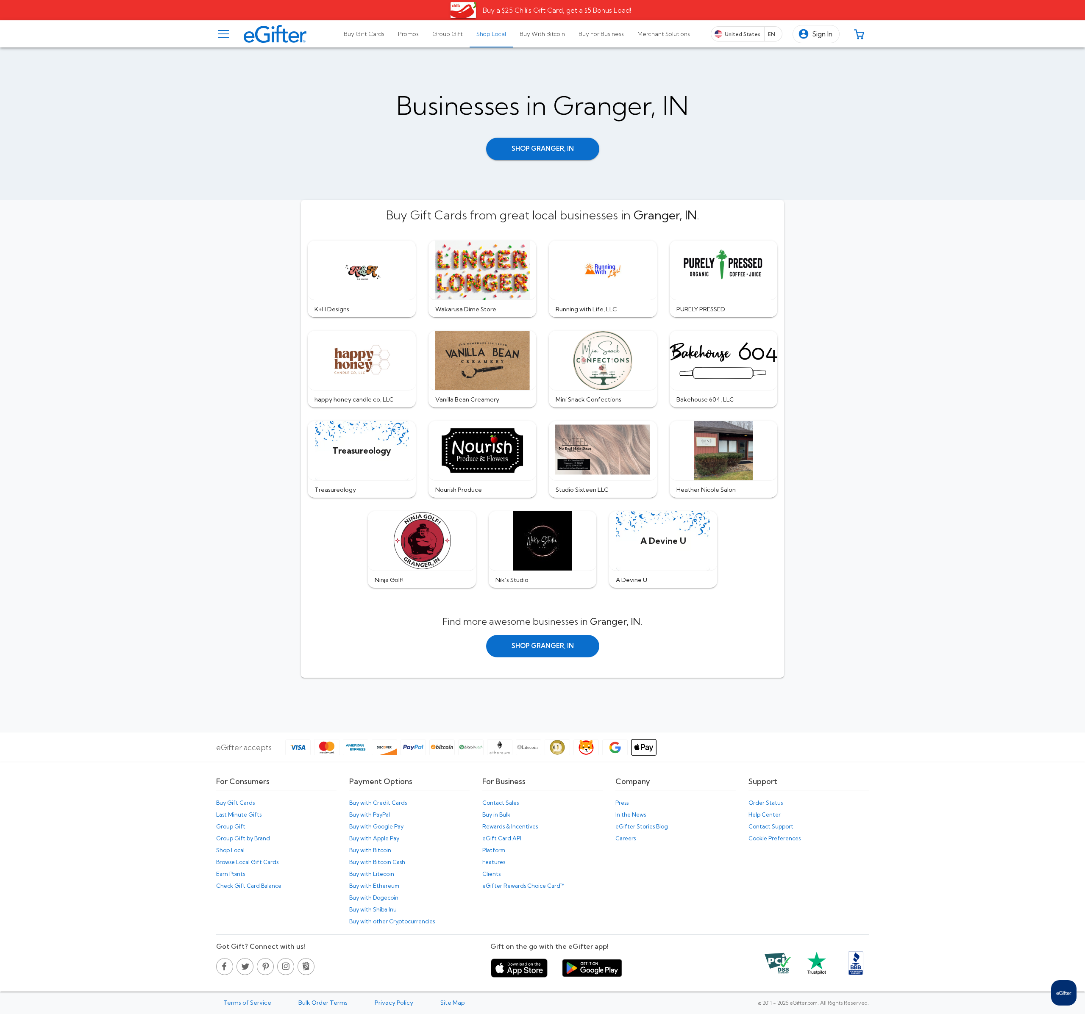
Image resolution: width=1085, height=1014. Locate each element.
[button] (816, 34)
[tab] (364, 33)
